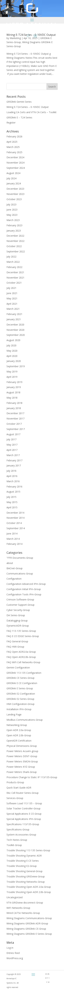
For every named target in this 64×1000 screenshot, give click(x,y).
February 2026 (14, 136)
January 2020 (13, 361)
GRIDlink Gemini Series (19, 101)
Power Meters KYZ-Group (20, 766)
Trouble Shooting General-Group (24, 871)
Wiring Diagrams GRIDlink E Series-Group (29, 933)
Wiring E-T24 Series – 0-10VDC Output (27, 107)
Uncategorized (14, 897)
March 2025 (13, 147)
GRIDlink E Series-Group (19, 688)
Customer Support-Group (20, 604)
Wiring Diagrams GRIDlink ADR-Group (27, 923)
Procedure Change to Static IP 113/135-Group (31, 777)
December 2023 (15, 188)
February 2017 (14, 460)
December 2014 (15, 512)
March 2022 (13, 261)
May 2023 (11, 214)
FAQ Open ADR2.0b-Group (21, 657)
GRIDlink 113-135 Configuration (23, 672)
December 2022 (15, 235)
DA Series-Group (15, 615)
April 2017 (11, 449)
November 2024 (15, 162)
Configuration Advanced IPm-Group (26, 583)
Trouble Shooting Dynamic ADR (24, 855)
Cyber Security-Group (18, 610)
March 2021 (13, 308)
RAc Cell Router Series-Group (22, 792)
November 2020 (15, 329)
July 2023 (11, 204)
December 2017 (15, 413)
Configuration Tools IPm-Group (23, 594)
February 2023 (14, 225)
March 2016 (13, 481)
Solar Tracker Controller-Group (23, 808)
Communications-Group (19, 573)
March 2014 (13, 538)
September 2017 (15, 429)
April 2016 (11, 476)
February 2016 (14, 486)
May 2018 (11, 397)
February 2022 (14, 267)
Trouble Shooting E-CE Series (22, 860)
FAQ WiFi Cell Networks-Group (23, 662)
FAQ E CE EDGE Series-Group (22, 636)
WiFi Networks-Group (18, 907)
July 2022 (11, 256)
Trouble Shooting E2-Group (21, 866)
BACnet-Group (14, 568)
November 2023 (15, 194)
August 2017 (13, 434)
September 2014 (15, 528)
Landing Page (14, 714)
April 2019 (11, 376)
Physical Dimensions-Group (21, 745)
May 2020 (11, 350)
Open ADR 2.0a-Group (18, 730)
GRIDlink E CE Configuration (21, 683)
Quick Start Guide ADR (18, 787)
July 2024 (11, 178)
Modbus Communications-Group (24, 719)
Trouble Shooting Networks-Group (25, 881)
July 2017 (11, 439)
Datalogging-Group (17, 620)
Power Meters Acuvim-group (22, 751)
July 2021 (11, 288)
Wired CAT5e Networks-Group (23, 913)
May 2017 (11, 444)
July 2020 (11, 345)
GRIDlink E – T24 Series (19, 117)
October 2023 (14, 199)
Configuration (14, 578)
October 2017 (14, 423)
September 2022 (15, 251)
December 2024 (15, 157)
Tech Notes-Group (16, 839)
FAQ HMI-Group (15, 646)
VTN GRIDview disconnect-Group (24, 902)
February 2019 (14, 382)
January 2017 (13, 465)
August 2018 (13, 392)
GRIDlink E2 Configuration (20, 693)
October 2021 (14, 282)
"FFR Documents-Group (19, 557)
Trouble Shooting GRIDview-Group (25, 876)
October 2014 (14, 523)
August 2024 (13, 173)
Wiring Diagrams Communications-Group (29, 918)
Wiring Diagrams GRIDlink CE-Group (26, 928)
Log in (9, 947)
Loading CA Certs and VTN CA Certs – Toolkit (31, 112)
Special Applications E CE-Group (23, 813)
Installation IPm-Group (18, 709)
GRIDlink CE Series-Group (20, 677)
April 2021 (11, 303)
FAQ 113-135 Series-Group (21, 630)
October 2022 (14, 246)
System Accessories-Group (21, 834)
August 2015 (13, 491)
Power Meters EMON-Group (22, 761)
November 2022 (15, 241)
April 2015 (11, 507)
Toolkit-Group (14, 845)
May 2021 (11, 298)
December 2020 (15, 324)
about (9, 563)
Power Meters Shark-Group (21, 772)
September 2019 (15, 366)
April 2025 (11, 141)
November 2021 (15, 277)
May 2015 (11, 502)
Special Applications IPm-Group (23, 819)
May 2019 (11, 371)
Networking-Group (16, 725)
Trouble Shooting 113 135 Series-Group (28, 850)
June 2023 (11, 209)
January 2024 (13, 183)
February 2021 (14, 314)
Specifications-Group (17, 829)
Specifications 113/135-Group (22, 824)
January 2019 (13, 387)
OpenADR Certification (18, 740)
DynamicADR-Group (17, 625)
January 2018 (13, 408)
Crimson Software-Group (20, 599)
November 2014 (15, 517)
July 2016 (11, 470)
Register (11, 122)
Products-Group (15, 782)
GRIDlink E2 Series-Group (20, 698)
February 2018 (14, 403)
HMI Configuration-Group (20, 704)
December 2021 (15, 272)
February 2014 (14, 543)
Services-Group (14, 798)
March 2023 (13, 220)
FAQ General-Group (17, 641)
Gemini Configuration (18, 667)
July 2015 (11, 496)
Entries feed (13, 953)
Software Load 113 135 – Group (24, 803)
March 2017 (13, 455)
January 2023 (13, 230)
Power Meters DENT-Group (21, 756)
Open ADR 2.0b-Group (18, 735)
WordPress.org (14, 958)
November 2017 (15, 418)
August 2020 (13, 340)
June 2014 (11, 533)
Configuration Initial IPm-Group (23, 589)
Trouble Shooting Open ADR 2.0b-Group (28, 892)
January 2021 (13, 319)
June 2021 (11, 293)
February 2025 (14, 152)
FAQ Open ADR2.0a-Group (21, 651)
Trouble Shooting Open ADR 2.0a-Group (28, 886)
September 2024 (15, 167)
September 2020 (15, 334)
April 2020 (11, 356)
